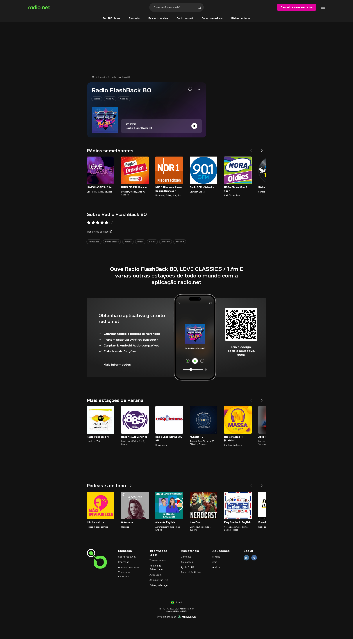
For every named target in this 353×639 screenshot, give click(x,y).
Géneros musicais (212, 18)
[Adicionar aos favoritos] (190, 89)
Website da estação (97, 231)
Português (94, 242)
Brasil (140, 242)
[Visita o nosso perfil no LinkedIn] (246, 558)
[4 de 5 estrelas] (102, 222)
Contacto (186, 557)
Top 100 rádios (111, 18)
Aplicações (187, 562)
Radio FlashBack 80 (139, 128)
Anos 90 (110, 99)
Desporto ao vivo (158, 18)
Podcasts (134, 18)
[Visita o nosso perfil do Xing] (254, 558)
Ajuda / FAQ (187, 567)
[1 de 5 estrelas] (89, 222)
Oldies (97, 99)
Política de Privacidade (156, 567)
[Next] (261, 149)
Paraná (127, 242)
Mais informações (117, 364)
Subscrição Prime (191, 572)
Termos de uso (157, 560)
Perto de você (185, 18)
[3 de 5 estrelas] (97, 222)
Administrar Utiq (158, 580)
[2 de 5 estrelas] (93, 222)
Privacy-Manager (159, 585)
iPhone (216, 557)
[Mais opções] (199, 89)
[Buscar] (199, 7)
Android (216, 567)
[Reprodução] (194, 126)
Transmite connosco (124, 574)
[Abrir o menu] (323, 7)
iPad (214, 562)
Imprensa (123, 562)
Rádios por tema (240, 18)
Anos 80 (124, 99)
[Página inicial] (93, 77)
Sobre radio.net (127, 557)
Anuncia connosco (128, 567)
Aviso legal (155, 574)
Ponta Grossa (112, 242)
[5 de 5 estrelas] (106, 222)
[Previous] (251, 149)
